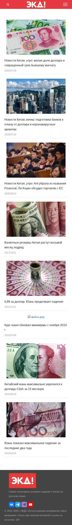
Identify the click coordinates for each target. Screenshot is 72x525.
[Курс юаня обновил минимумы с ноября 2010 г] (36, 317)
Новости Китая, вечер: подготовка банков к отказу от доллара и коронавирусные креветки (33, 124)
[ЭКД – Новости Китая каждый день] (22, 487)
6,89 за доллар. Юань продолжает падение (33, 301)
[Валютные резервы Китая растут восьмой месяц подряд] (36, 219)
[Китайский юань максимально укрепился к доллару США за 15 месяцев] (36, 360)
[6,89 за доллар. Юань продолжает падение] (36, 278)
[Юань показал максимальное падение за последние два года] (36, 419)
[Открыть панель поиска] (7, 4)
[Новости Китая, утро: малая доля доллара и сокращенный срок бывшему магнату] (36, 37)
